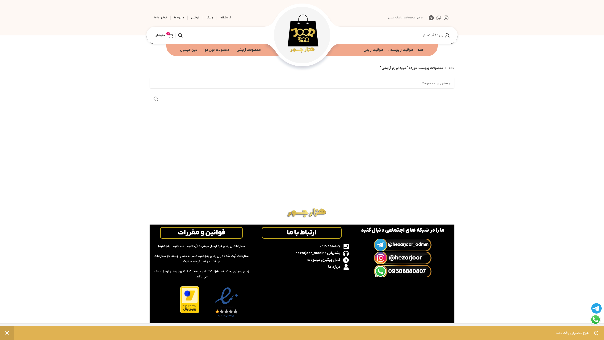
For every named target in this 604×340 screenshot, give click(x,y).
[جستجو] (180, 35)
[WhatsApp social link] (438, 18)
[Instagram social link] (446, 18)
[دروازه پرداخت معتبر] (189, 299)
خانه (451, 68)
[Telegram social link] (431, 18)
